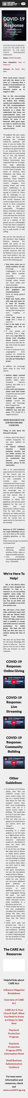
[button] (19, 4)
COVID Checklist (15, 58)
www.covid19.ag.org (14, 1090)
